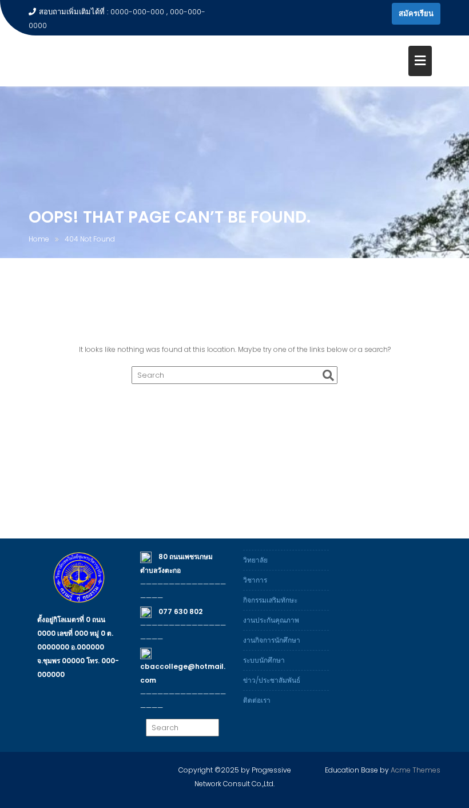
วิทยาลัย (255, 560)
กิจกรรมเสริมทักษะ (270, 600)
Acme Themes (415, 770)
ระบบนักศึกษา (264, 660)
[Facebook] (380, 14)
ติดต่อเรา (257, 700)
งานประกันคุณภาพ (271, 620)
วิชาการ (255, 580)
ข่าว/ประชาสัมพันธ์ (271, 680)
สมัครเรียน (416, 13)
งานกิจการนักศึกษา (271, 640)
